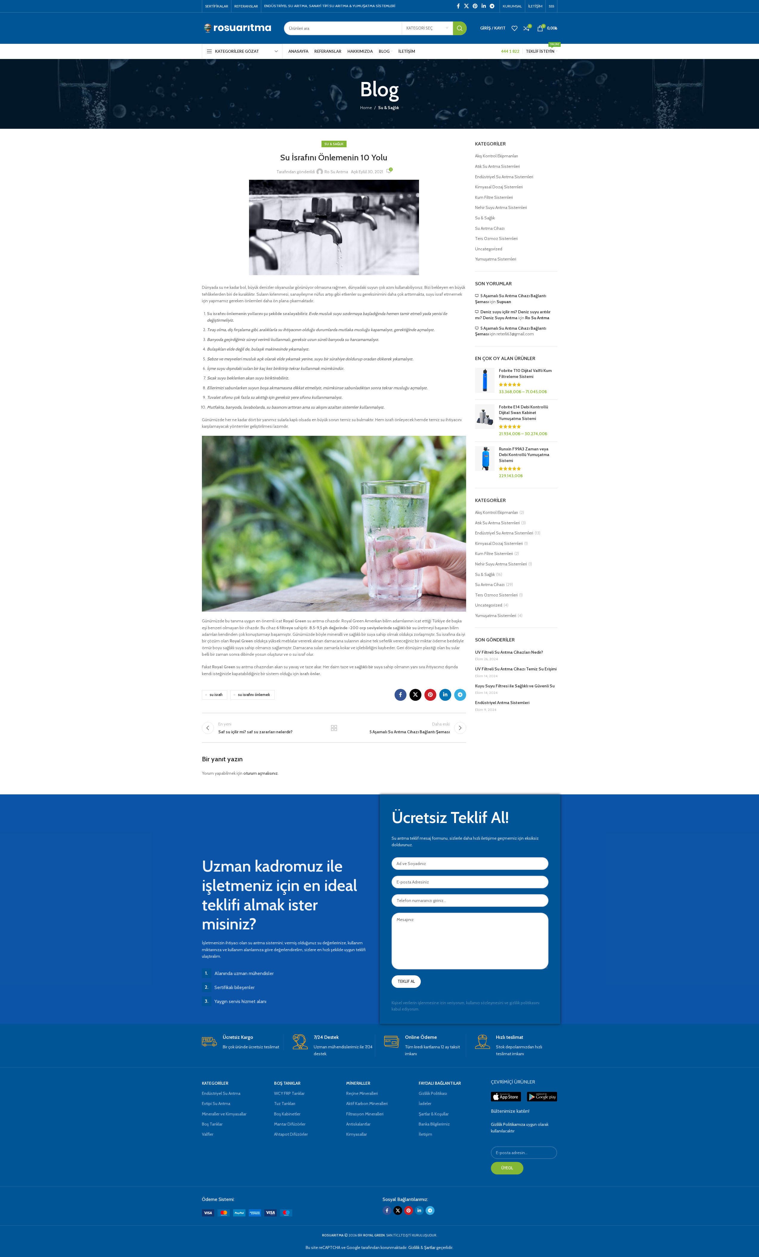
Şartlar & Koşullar (434, 1114)
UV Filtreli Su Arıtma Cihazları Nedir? (509, 652)
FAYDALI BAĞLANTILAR (440, 1083)
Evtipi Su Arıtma (216, 1103)
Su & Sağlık (388, 107)
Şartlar (429, 1247)
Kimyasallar (356, 1134)
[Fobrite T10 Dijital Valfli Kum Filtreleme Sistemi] (484, 381)
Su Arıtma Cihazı (490, 228)
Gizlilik (414, 1247)
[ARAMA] (460, 28)
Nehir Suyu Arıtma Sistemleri (501, 207)
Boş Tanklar (212, 1124)
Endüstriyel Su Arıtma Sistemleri (504, 176)
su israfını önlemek (254, 694)
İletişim (425, 1134)
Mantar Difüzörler (289, 1124)
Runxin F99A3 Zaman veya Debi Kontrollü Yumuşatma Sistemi (524, 454)
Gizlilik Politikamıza (508, 1124)
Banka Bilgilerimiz (434, 1124)
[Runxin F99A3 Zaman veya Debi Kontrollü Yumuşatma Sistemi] (484, 462)
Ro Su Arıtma (336, 171)
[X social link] (466, 6)
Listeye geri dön (334, 728)
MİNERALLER (358, 1083)
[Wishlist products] (514, 28)
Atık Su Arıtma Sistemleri (497, 166)
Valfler (207, 1134)
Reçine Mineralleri (362, 1093)
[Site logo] (238, 27)
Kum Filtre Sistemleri (494, 197)
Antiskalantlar (358, 1124)
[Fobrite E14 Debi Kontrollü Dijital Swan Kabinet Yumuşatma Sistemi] (484, 420)
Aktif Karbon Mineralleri (367, 1103)
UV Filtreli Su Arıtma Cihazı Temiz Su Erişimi (516, 669)
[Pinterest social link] (475, 6)
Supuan (504, 301)
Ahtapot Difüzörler (291, 1134)
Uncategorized (488, 249)
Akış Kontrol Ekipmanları (496, 156)
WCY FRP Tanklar (289, 1093)
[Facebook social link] (458, 6)
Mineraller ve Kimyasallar (224, 1114)
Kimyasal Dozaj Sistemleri (499, 187)
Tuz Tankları (284, 1103)
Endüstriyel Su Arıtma (221, 1093)
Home (366, 107)
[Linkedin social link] (484, 6)
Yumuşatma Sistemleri (495, 259)
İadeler (425, 1103)
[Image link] (247, 1212)
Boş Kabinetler (287, 1114)
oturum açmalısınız (260, 773)
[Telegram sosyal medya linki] (492, 6)
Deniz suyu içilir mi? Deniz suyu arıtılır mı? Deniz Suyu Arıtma (513, 314)
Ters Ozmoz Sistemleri (496, 238)
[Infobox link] (243, 1042)
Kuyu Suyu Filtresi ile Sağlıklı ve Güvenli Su (515, 686)
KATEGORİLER (215, 1083)
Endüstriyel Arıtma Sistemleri (502, 702)
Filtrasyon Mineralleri (365, 1114)
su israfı (216, 694)
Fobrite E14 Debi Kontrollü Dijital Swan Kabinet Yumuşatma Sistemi (523, 412)
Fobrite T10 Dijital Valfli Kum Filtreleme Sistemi (525, 373)
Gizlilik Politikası (433, 1093)
